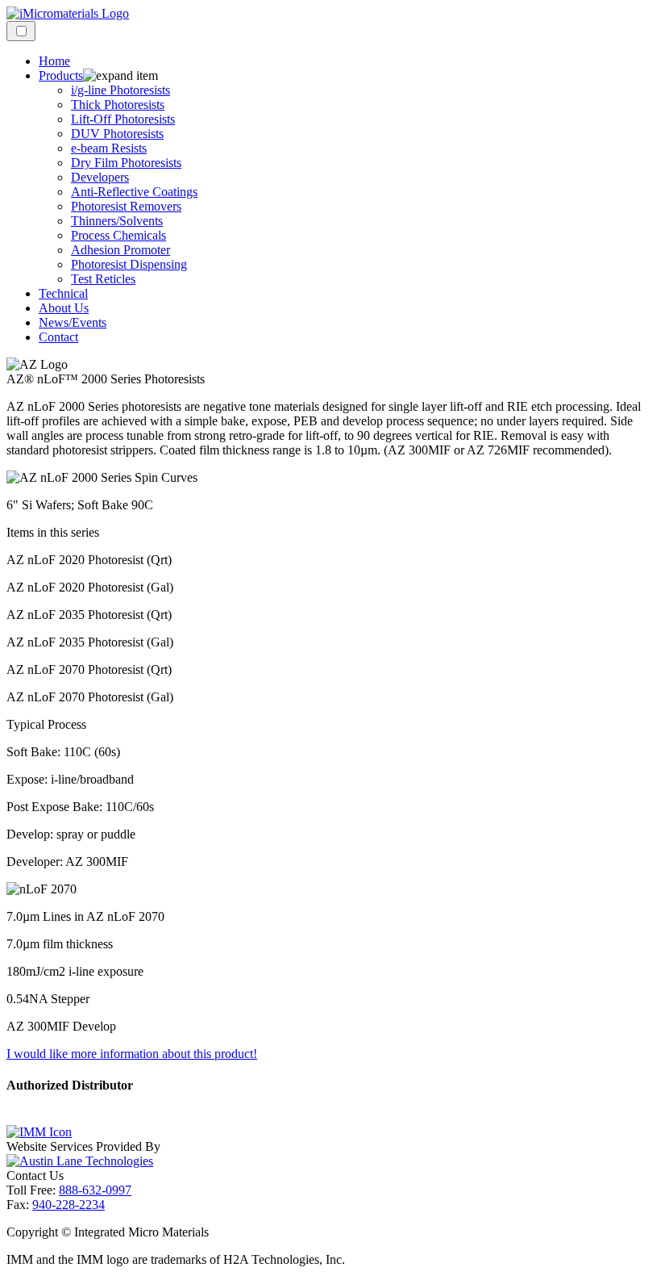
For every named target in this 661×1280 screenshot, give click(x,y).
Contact (58, 337)
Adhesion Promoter (120, 250)
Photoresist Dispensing (129, 264)
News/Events (72, 322)
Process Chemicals (118, 235)
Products (61, 75)
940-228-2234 (68, 1204)
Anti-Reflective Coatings (134, 192)
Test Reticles (103, 279)
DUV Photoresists (117, 133)
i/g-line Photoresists (120, 90)
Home (54, 61)
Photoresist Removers (126, 206)
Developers (100, 177)
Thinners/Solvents (117, 221)
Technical (63, 293)
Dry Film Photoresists (126, 162)
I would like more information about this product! (131, 1053)
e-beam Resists (109, 148)
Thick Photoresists (117, 104)
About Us (64, 308)
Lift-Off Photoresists (123, 119)
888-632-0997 (95, 1190)
